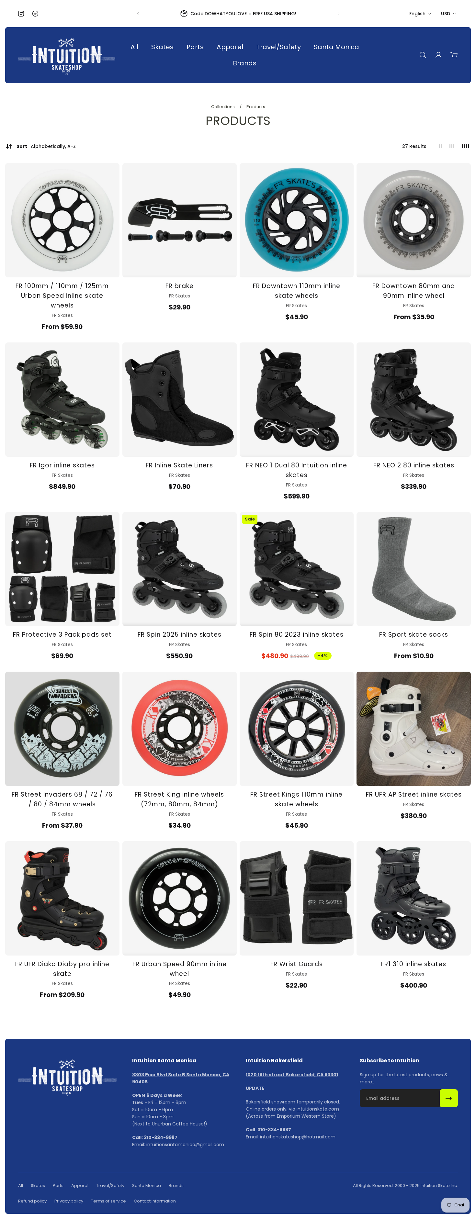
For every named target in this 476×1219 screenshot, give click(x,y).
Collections (223, 107)
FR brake (179, 286)
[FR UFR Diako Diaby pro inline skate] (62, 898)
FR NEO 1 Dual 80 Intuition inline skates (296, 470)
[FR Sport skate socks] (414, 569)
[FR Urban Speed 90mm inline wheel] (179, 898)
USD (445, 13)
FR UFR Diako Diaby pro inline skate (62, 969)
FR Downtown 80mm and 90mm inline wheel (413, 291)
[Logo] (66, 55)
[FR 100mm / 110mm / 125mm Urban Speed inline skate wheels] (62, 220)
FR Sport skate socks (413, 634)
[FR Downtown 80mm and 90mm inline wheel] (414, 220)
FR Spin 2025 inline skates (179, 634)
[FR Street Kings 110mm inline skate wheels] (297, 729)
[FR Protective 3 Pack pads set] (62, 569)
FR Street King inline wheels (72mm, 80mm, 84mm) (179, 799)
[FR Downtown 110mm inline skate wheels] (297, 220)
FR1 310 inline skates (413, 964)
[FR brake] (179, 220)
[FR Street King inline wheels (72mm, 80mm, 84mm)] (179, 729)
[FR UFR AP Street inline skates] (414, 729)
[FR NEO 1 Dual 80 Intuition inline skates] (297, 399)
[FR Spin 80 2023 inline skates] (297, 569)
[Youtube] (35, 13)
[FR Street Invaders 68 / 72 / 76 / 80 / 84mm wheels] (62, 729)
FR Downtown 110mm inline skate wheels (296, 291)
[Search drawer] (423, 55)
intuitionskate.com (318, 1109)
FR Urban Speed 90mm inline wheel (179, 969)
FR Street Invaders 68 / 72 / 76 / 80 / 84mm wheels (62, 799)
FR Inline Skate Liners (179, 465)
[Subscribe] (449, 1098)
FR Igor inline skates (62, 465)
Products (255, 107)
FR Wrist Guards (296, 964)
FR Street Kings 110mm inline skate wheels (296, 799)
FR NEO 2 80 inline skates (413, 465)
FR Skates (62, 315)
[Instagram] (21, 13)
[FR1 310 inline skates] (414, 898)
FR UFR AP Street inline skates (414, 794)
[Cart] (454, 55)
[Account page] (438, 55)
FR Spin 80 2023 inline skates (297, 634)
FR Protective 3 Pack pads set (62, 634)
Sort (46, 146)
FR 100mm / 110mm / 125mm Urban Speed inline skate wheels (62, 296)
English (417, 13)
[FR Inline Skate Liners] (179, 399)
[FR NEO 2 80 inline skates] (414, 399)
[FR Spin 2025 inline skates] (179, 569)
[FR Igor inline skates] (62, 399)
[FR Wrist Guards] (297, 898)
